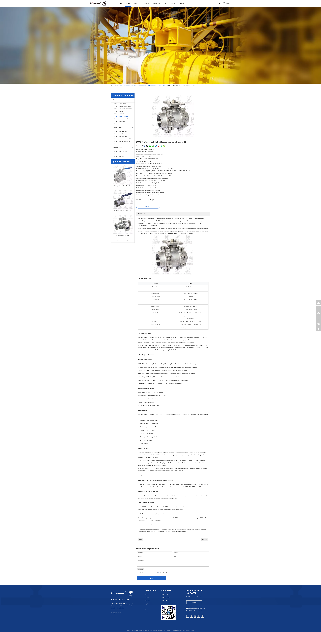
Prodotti (128, 3)
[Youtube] (198, 616)
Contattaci (193, 602)
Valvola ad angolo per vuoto (120, 151)
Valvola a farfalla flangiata (120, 133)
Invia (151, 578)
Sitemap (179, 630)
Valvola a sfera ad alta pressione (121, 123)
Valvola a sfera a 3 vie (119, 111)
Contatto (181, 3)
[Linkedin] (191, 616)
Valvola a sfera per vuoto (120, 156)
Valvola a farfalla (117, 127)
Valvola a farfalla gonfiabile (120, 136)
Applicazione (156, 3)
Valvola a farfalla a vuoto (120, 153)
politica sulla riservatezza (188, 630)
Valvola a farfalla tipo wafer (120, 131)
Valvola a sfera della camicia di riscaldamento (124, 106)
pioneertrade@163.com (198, 608)
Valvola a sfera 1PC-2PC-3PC (121, 116)
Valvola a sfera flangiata (119, 113)
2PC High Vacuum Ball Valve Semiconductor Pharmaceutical (123, 186)
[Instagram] (202, 616)
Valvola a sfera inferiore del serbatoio (123, 108)
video (165, 3)
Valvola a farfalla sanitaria (120, 143)
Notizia (173, 3)
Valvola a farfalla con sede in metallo (122, 138)
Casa (120, 3)
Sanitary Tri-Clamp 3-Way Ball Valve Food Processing (123, 235)
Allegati (140, 569)
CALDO (136, 3)
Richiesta (147, 206)
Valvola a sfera (116, 100)
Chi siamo (146, 3)
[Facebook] (187, 616)
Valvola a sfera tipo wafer (120, 103)
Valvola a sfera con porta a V (121, 118)
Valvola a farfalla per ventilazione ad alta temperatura (124, 141)
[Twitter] (195, 616)
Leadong (174, 630)
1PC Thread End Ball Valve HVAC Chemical (123, 210)
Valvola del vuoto (117, 147)
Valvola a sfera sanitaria (119, 121)
